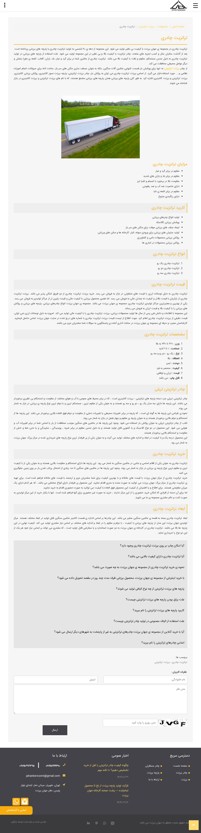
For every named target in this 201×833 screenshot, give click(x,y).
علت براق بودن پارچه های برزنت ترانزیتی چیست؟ (155, 599)
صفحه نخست (180, 766)
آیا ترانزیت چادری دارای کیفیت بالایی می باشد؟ (156, 556)
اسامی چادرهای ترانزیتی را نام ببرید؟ (162, 642)
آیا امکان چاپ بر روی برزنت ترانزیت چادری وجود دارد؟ (152, 545)
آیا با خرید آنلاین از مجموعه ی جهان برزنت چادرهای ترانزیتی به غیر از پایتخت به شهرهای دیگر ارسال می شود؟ (119, 632)
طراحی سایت (40, 822)
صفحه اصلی (178, 26)
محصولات (163, 26)
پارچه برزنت (153, 773)
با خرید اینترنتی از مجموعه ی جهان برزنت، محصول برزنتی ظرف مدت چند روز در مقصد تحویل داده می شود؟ (120, 578)
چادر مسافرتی (152, 766)
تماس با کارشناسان (16, 810)
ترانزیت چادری (179, 662)
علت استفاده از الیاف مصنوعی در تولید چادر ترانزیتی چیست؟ (149, 621)
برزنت (184, 780)
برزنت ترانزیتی (146, 26)
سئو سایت (28, 822)
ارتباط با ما (154, 780)
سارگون (14, 822)
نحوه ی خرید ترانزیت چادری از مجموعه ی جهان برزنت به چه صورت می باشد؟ (138, 567)
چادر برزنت (181, 773)
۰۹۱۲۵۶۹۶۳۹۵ (27, 766)
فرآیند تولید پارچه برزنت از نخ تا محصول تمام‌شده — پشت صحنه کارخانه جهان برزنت (106, 790)
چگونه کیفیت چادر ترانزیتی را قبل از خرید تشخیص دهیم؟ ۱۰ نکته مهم (105, 768)
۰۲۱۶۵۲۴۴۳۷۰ (53, 766)
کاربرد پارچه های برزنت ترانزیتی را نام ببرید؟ (158, 610)
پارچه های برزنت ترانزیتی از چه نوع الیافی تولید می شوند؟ (150, 588)
